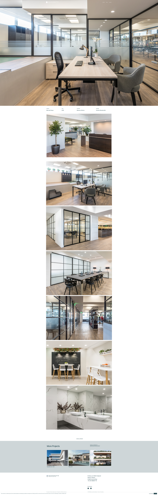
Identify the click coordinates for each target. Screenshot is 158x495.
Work (107, 2)
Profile (104, 2)
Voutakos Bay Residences (52, 466)
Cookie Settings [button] (151, 493)
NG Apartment (72, 466)
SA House (92, 466)
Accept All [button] (155, 493)
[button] (79, 438)
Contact (110, 2)
